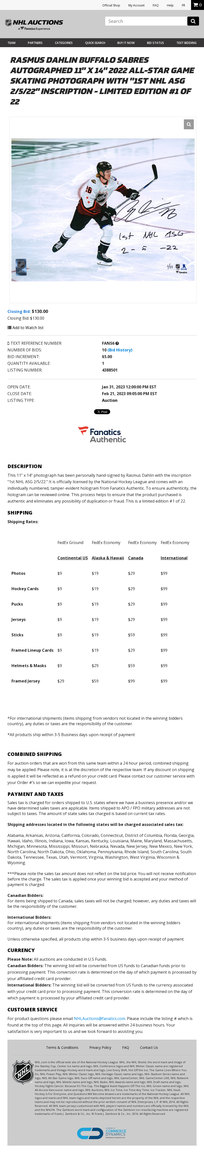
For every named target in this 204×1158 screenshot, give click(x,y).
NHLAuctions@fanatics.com (99, 1018)
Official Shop (111, 5)
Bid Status (155, 43)
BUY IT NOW (126, 43)
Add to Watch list (27, 327)
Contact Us (149, 1047)
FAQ (156, 5)
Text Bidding (186, 43)
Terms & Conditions (62, 1047)
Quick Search (95, 43)
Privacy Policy (100, 1047)
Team (11, 43)
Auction (109, 400)
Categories (64, 43)
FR (183, 5)
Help (170, 5)
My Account (136, 5)
